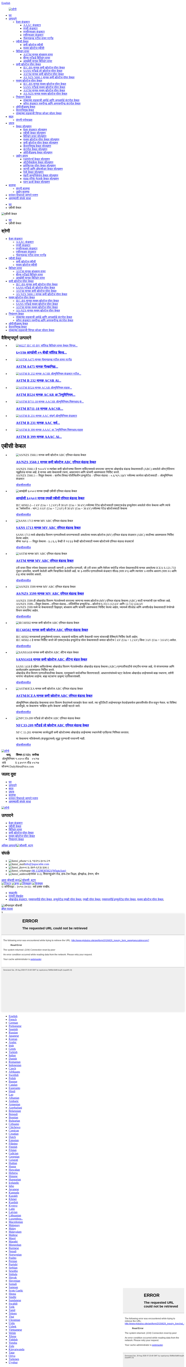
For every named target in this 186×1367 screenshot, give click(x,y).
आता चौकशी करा (10, 880)
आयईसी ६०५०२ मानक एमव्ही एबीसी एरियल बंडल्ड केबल (50, 498)
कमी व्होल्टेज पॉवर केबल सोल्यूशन (40, 142)
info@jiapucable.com (37, 864)
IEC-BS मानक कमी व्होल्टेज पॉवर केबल (44, 67)
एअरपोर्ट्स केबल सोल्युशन (36, 159)
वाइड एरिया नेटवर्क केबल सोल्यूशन (41, 178)
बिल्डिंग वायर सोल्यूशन (34, 136)
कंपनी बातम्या (23, 188)
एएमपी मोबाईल (16, 896)
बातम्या (12, 185)
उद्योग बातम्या (22, 191)
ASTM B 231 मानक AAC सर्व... (38, 423)
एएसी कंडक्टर (30, 28)
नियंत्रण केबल (23, 97)
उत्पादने (13, 18)
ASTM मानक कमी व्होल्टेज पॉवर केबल (43, 74)
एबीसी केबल (22, 41)
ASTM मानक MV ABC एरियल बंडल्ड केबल (44, 561)
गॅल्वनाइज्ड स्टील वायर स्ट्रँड (38, 38)
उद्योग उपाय (22, 155)
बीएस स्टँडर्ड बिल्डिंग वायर (36, 57)
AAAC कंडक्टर (32, 25)
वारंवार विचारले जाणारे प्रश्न (23, 195)
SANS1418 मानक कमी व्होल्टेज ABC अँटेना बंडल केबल (51, 659)
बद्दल (11, 116)
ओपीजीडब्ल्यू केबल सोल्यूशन (37, 152)
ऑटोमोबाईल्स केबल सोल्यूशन (38, 162)
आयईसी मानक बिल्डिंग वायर (37, 61)
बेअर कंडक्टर (23, 21)
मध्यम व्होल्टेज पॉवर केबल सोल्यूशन (41, 139)
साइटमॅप (13, 892)
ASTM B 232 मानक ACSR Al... (38, 380)
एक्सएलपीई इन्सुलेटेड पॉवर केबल (119, 899)
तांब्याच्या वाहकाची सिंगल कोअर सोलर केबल (39, 113)
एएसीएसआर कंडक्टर (34, 31)
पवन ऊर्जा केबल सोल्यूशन (36, 181)
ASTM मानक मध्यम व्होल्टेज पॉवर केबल (44, 90)
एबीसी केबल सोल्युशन (34, 132)
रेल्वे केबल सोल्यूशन (33, 172)
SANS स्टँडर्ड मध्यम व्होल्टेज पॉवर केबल (44, 87)
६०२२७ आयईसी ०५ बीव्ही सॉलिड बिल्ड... (41, 352)
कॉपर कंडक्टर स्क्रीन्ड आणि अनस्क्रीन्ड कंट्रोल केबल (51, 103)
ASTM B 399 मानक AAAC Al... (39, 437)
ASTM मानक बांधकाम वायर (38, 54)
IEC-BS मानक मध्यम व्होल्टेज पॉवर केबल (44, 83)
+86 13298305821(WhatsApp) (48, 870)
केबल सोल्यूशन (23, 126)
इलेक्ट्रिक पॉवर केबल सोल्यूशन (39, 165)
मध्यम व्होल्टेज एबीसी (33, 48)
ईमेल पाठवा (7, 908)
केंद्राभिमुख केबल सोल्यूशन (37, 146)
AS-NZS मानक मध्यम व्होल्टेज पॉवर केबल (45, 93)
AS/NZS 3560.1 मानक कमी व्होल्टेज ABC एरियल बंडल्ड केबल (56, 462)
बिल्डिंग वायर (22, 51)
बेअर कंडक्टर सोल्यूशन (35, 129)
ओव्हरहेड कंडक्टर (18, 899)
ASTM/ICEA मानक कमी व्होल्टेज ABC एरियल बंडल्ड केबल (54, 696)
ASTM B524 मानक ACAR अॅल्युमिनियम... (45, 395)
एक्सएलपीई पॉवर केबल (40, 899)
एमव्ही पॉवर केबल (91, 899)
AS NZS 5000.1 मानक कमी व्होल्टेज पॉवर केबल (48, 77)
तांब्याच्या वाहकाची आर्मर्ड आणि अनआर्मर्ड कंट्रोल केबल (51, 100)
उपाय (11, 123)
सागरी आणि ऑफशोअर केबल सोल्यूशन (43, 168)
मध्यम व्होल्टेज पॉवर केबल (29, 80)
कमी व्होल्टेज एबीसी (33, 44)
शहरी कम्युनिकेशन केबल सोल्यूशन (40, 175)
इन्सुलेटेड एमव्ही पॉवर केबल (67, 899)
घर (10, 15)
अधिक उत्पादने (9, 845)
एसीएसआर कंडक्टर (33, 34)
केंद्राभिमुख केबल (25, 110)
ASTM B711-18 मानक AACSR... (39, 409)
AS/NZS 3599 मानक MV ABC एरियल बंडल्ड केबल (50, 593)
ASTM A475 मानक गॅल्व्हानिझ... (37, 367)
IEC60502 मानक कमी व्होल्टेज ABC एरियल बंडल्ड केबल (52, 630)
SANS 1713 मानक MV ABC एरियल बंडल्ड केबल (48, 528)
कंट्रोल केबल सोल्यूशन (35, 149)
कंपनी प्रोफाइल (24, 119)
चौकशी (19, 484)
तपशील (27, 484)
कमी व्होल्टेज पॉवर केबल (28, 64)
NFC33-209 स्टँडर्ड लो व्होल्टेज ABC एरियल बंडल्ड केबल (52, 725)
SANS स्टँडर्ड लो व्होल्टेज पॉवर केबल (42, 70)
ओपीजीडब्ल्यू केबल (25, 106)
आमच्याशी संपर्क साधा (20, 198)
